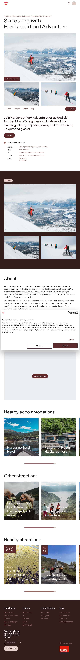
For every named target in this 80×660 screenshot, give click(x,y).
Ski (14, 16)
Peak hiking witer (46, 16)
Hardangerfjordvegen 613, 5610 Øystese (33, 147)
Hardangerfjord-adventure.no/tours (31, 155)
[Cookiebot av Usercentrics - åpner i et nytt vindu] (69, 312)
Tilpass (38, 346)
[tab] (8, 180)
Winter (19, 16)
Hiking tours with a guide (30, 16)
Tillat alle (65, 346)
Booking (71, 109)
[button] (74, 3)
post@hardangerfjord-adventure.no (31, 152)
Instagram (22, 160)
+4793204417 (24, 150)
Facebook (22, 158)
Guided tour (8, 16)
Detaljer (71, 339)
